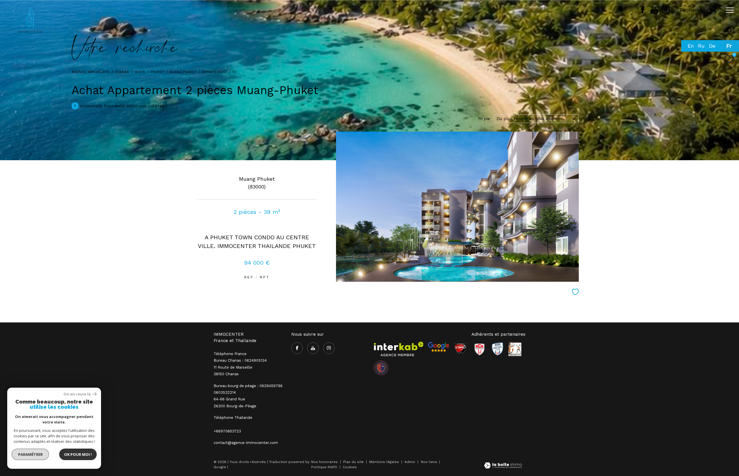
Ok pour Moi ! (78, 454)
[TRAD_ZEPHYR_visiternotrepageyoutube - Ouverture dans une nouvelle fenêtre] (654, 12)
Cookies (350, 467)
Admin (410, 462)
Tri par (484, 119)
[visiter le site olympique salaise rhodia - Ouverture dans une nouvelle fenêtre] (381, 368)
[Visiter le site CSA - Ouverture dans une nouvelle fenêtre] (461, 349)
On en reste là (77, 394)
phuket (157, 72)
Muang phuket (183, 72)
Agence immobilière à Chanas (100, 72)
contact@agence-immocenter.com (246, 442)
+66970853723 (227, 431)
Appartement (214, 72)
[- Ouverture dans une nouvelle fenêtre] (438, 347)
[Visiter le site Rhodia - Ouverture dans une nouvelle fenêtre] (497, 349)
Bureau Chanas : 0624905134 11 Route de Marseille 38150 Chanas (240, 367)
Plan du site (354, 462)
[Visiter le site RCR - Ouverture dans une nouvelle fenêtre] (479, 349)
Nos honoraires (324, 462)
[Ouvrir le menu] (730, 10)
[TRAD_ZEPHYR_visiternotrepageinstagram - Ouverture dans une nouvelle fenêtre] (666, 12)
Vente (139, 72)
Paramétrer (30, 454)
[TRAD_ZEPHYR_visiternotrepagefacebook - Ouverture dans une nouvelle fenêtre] (643, 11)
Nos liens (429, 462)
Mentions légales (384, 462)
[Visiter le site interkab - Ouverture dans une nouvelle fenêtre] (398, 349)
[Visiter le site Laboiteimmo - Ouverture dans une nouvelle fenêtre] (503, 466)
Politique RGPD (324, 467)
